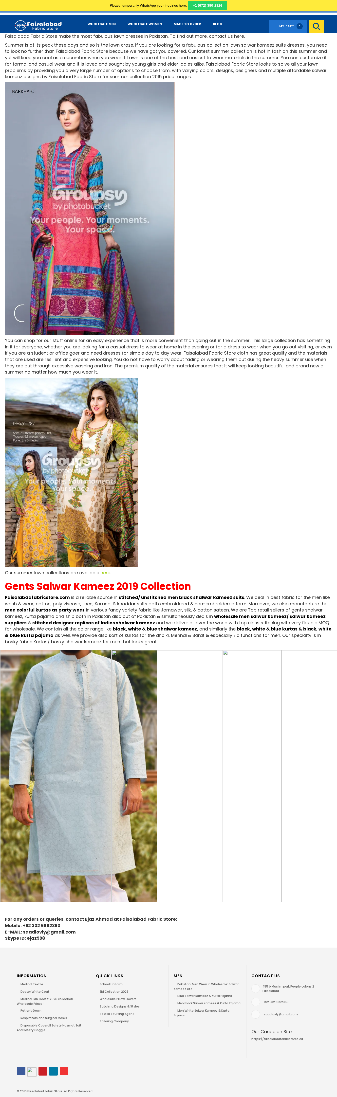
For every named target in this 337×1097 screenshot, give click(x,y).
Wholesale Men (102, 24)
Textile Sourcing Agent (117, 1014)
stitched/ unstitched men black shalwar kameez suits (181, 597)
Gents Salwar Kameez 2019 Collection (98, 586)
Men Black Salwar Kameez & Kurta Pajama (209, 1003)
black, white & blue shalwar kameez (155, 629)
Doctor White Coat (34, 991)
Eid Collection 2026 (114, 991)
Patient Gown (30, 1010)
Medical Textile (31, 984)
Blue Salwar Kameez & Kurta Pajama (204, 996)
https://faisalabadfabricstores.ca (277, 1039)
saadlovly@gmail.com (281, 1014)
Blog (217, 24)
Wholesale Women (145, 24)
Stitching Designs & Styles (120, 1006)
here (105, 573)
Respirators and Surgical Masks (43, 1018)
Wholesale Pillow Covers (118, 999)
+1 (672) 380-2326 (207, 5)
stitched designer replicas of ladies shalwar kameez (93, 623)
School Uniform (111, 984)
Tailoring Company (114, 1021)
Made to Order (187, 24)
